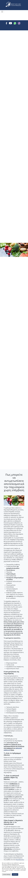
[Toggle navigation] (2, 11)
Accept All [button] (15, 874)
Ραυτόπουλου (20, 859)
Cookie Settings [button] (6, 874)
